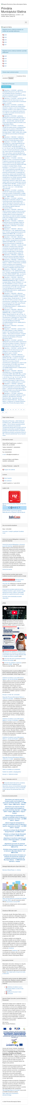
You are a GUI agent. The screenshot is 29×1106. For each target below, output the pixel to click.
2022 (5, 42)
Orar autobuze (8, 480)
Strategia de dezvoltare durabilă (10, 429)
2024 (5, 37)
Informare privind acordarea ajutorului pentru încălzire (13, 580)
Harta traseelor (8, 478)
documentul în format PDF (13, 901)
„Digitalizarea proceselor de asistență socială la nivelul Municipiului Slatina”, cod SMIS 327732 (14, 845)
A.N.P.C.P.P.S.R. (6, 510)
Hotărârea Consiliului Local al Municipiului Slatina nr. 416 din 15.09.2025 (13, 719)
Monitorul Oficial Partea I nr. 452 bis (11, 870)
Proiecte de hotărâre (20, 430)
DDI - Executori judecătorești (9, 434)
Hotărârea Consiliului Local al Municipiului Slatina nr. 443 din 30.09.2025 (13, 738)
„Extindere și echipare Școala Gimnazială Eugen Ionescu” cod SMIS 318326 (14, 834)
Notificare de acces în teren (14, 992)
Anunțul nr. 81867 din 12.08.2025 (10, 694)
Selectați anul (6, 87)
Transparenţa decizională (8, 427)
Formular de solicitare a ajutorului (12, 662)
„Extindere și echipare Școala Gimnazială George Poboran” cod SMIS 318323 (14, 830)
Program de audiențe (9, 469)
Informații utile (6, 583)
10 (2, 412)
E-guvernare (14, 510)
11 (6, 412)
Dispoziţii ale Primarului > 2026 (10, 421)
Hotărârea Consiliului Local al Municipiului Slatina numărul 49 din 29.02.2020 (14, 988)
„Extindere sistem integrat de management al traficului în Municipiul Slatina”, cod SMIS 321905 (14, 850)
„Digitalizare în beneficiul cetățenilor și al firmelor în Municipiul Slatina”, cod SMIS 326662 (14, 839)
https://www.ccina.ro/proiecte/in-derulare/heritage (10, 1094)
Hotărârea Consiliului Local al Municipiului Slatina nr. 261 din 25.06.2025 (13, 678)
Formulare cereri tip (21, 427)
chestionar (11, 948)
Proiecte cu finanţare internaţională (13, 429)
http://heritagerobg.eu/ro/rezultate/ (11, 1090)
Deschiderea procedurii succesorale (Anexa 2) (14, 432)
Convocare (10, 993)
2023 (5, 40)
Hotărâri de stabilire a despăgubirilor (11, 772)
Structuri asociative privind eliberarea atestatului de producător (13, 425)
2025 (5, 35)
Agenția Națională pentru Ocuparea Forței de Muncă (13, 511)
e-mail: (4, 454)
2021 (5, 44)
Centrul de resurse (7, 569)
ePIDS (10, 664)
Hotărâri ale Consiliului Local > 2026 (13, 421)
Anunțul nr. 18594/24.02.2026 (10, 774)
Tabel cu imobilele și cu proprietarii (11, 769)
